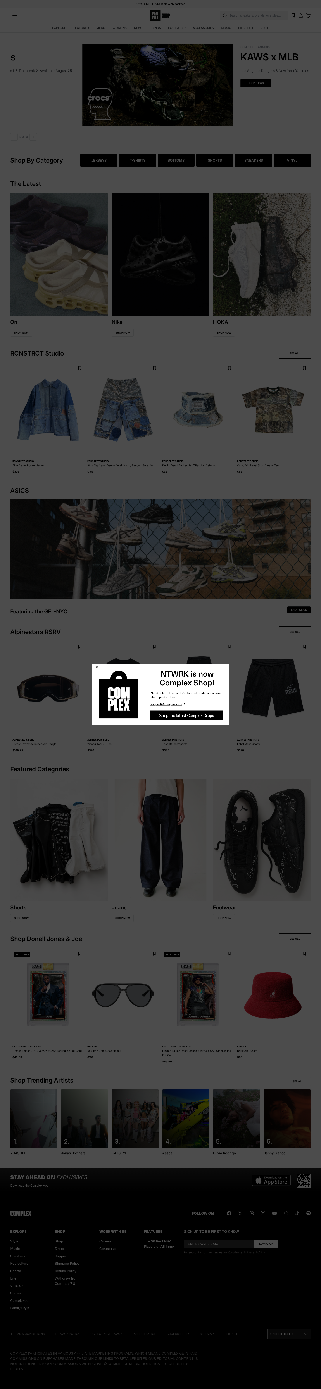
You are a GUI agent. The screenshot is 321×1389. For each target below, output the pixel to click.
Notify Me (266, 1244)
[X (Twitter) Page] (240, 1213)
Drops (60, 1248)
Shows (15, 1293)
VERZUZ (17, 1285)
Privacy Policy (254, 1252)
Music (15, 1248)
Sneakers (17, 1256)
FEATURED (81, 28)
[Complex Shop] (160, 15)
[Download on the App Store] (271, 1181)
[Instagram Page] (263, 1213)
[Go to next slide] (33, 137)
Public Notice (144, 1334)
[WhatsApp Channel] (252, 1213)
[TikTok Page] (297, 1213)
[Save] (79, 368)
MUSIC (226, 28)
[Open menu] (14, 15)
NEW (137, 28)
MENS (100, 28)
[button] (160, 82)
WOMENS (119, 28)
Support (61, 1256)
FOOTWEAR (177, 28)
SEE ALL (295, 353)
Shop (59, 1241)
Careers (105, 1241)
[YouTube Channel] (274, 1213)
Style (14, 1241)
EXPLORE (59, 28)
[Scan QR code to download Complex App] (304, 1181)
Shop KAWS (25, 83)
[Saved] (293, 15)
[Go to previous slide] (14, 137)
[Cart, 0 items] (308, 15)
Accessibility (178, 1334)
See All (298, 1081)
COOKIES (231, 1334)
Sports (15, 1270)
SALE (265, 28)
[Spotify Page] (308, 1213)
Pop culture (19, 1263)
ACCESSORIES (203, 28)
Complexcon (20, 1300)
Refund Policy (65, 1270)
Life (13, 1278)
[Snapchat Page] (286, 1213)
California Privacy (106, 1334)
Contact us (107, 1248)
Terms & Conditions (27, 1334)
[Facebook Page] (229, 1213)
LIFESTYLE (246, 28)
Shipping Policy (67, 1263)
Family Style (19, 1307)
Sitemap (207, 1334)
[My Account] (300, 15)
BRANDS (154, 28)
